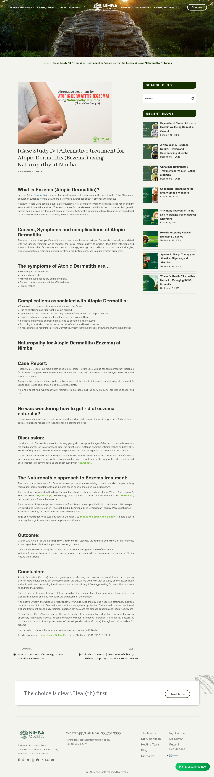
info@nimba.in (95, 740)
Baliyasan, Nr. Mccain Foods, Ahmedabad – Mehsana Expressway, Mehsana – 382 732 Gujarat (38, 749)
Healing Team (150, 744)
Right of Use (177, 733)
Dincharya (147, 756)
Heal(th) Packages (164, 7)
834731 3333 (111, 733)
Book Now (197, 7)
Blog (144, 750)
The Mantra (148, 733)
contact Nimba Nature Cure (53, 635)
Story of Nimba (151, 739)
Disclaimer (176, 739)
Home (45, 63)
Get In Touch (142, 7)
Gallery (125, 7)
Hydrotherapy (44, 495)
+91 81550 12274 (77, 744)
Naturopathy (84, 463)
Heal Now (177, 694)
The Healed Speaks (69, 7)
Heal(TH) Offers (45, 7)
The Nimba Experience (20, 7)
